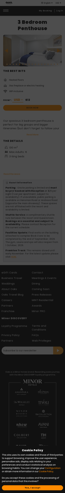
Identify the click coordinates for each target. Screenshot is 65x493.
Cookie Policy (46, 471)
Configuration (53, 468)
